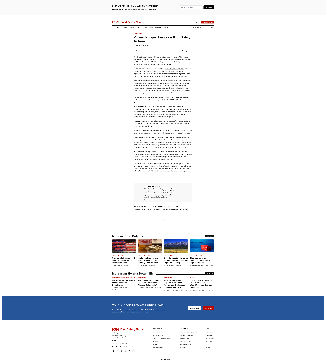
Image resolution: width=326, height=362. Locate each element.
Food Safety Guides (158, 335)
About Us (209, 332)
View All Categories (158, 347)
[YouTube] (200, 27)
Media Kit (209, 341)
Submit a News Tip (185, 344)
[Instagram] (195, 27)
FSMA (176, 206)
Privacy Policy (210, 338)
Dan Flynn (143, 265)
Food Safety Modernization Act (161, 206)
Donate (208, 347)
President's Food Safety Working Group (167, 209)
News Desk (117, 265)
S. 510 (185, 209)
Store (207, 344)
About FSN (208, 308)
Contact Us (209, 335)
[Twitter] (193, 27)
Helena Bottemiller (142, 45)
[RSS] (203, 27)
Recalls (155, 344)
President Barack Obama (143, 209)
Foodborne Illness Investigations (123, 277)
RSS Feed (182, 347)
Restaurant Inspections (186, 335)
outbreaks (155, 341)
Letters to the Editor (185, 341)
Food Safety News (165, 359)
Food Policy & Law (118, 255)
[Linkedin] (198, 27)
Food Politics (138, 33)
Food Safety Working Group (174, 69)
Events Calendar (184, 338)
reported (153, 121)
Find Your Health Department (188, 332)
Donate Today (194, 308)
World (192, 277)
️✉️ (114, 344)
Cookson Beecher (197, 265)
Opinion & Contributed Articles (161, 338)
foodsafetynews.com (118, 333)
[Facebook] (191, 27)
